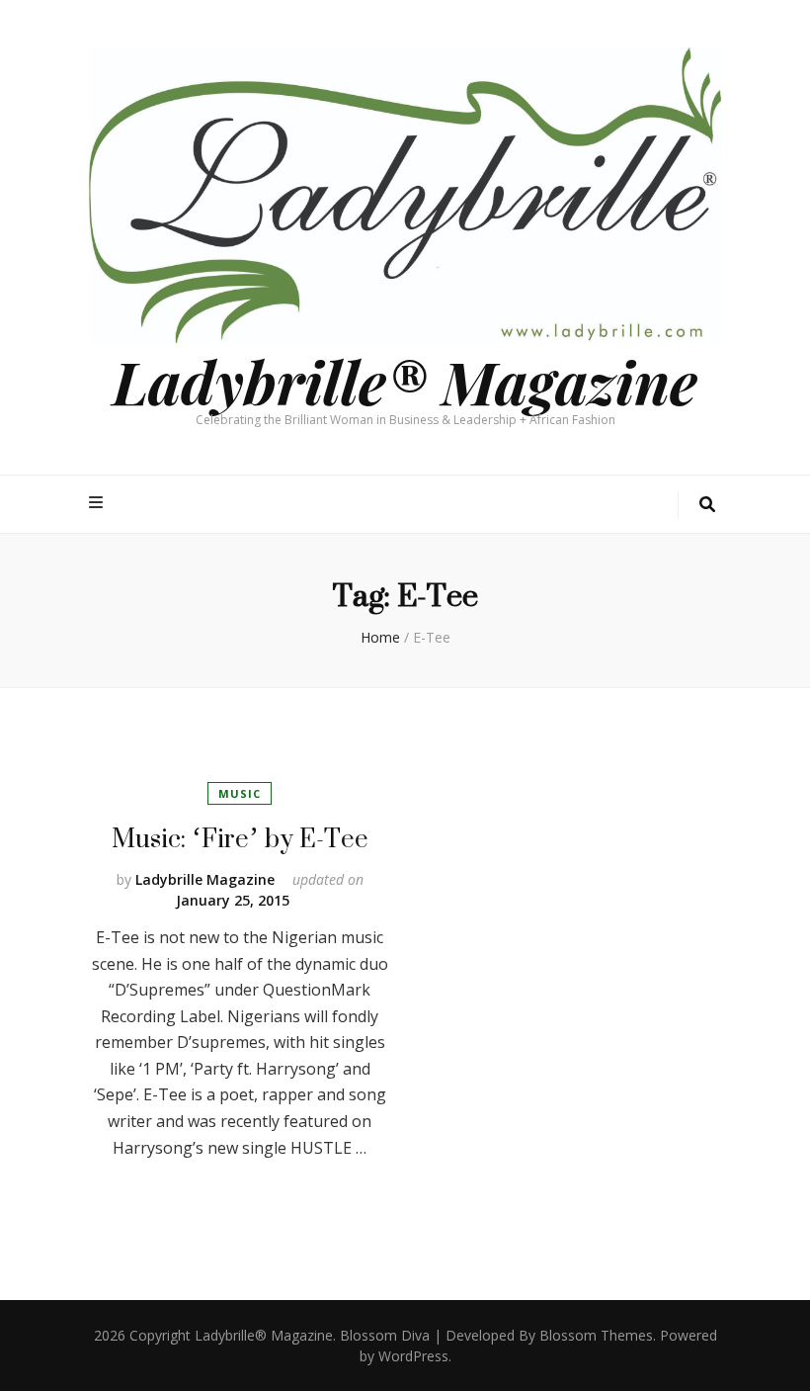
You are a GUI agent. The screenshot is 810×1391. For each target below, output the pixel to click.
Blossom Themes (596, 1335)
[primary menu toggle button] (98, 502)
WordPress (413, 1356)
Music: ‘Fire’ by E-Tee (240, 838)
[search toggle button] (707, 504)
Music (239, 793)
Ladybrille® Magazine (405, 380)
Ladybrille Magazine (205, 879)
